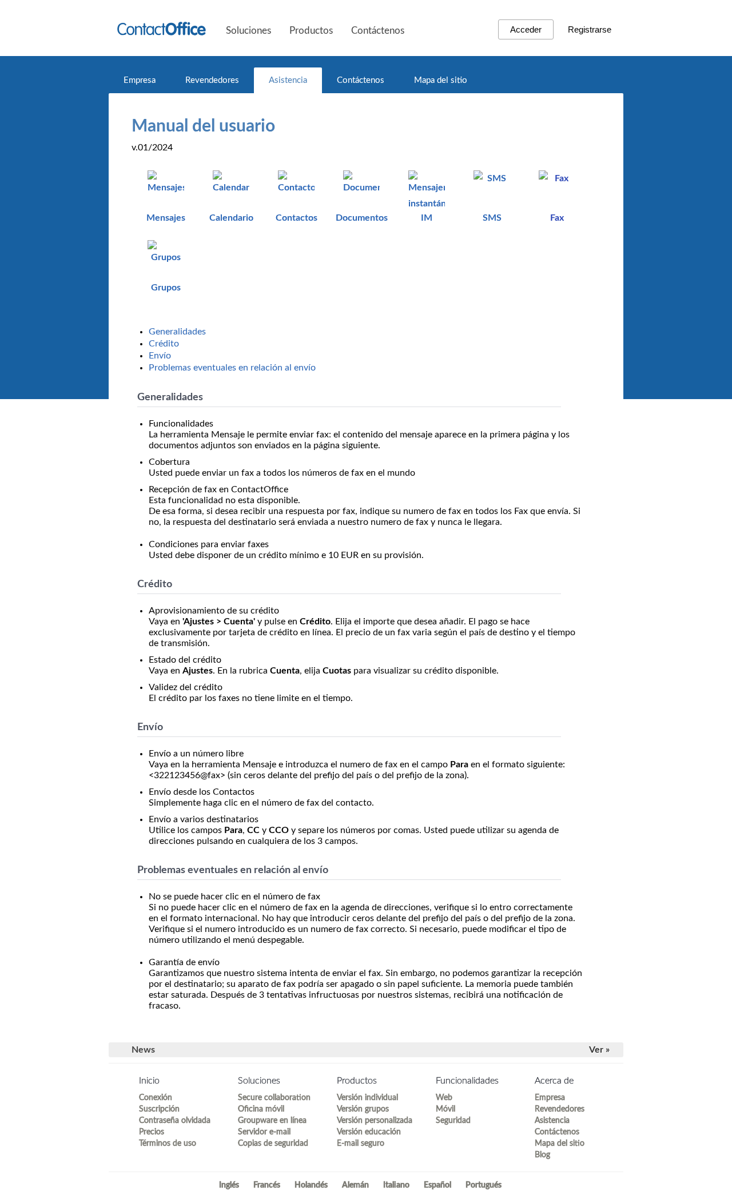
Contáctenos (377, 30)
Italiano (396, 1185)
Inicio (149, 1080)
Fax (557, 217)
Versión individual (367, 1098)
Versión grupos (363, 1109)
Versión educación (369, 1132)
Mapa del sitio (440, 80)
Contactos (296, 217)
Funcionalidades (467, 1080)
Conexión (155, 1098)
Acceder (526, 29)
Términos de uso (167, 1144)
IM (426, 217)
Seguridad (453, 1121)
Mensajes (165, 217)
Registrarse (589, 29)
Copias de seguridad (273, 1144)
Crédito (164, 343)
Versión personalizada (374, 1121)
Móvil (445, 1109)
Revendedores (212, 80)
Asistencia (288, 80)
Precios (151, 1132)
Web (444, 1098)
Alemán (355, 1185)
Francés (266, 1185)
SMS (492, 217)
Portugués (484, 1185)
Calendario (231, 217)
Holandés (311, 1185)
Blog (542, 1155)
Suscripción (159, 1109)
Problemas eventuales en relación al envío (232, 367)
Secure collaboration (274, 1098)
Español (437, 1185)
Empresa (140, 80)
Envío (160, 355)
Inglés (229, 1185)
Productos (311, 30)
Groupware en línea (272, 1121)
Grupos (166, 287)
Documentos (362, 217)
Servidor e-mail (264, 1132)
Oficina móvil (261, 1109)
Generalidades (177, 331)
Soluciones (248, 30)
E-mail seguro (360, 1144)
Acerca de (554, 1080)
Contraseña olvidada (174, 1121)
